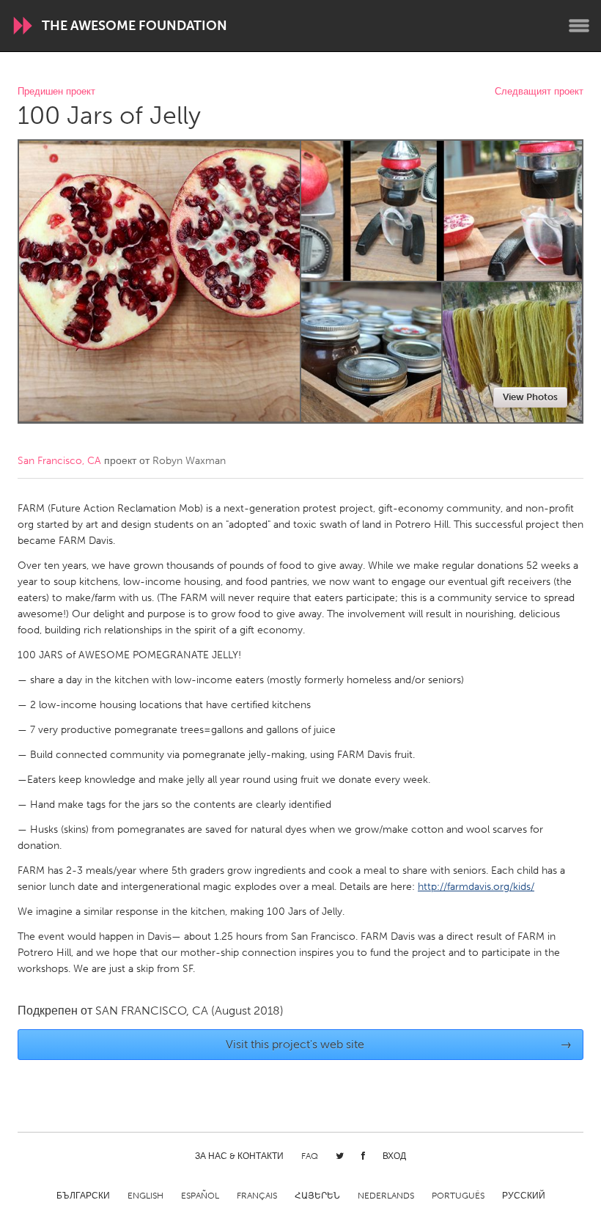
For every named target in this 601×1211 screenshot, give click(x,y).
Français (257, 1195)
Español (200, 1195)
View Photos (530, 396)
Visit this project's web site (399, 1044)
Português (458, 1195)
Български (83, 1195)
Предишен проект (56, 92)
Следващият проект (539, 92)
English (145, 1195)
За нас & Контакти (239, 1156)
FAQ (309, 1156)
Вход (394, 1156)
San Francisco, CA (59, 460)
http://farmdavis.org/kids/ (476, 886)
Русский (523, 1195)
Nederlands (386, 1195)
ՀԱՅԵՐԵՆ (317, 1195)
